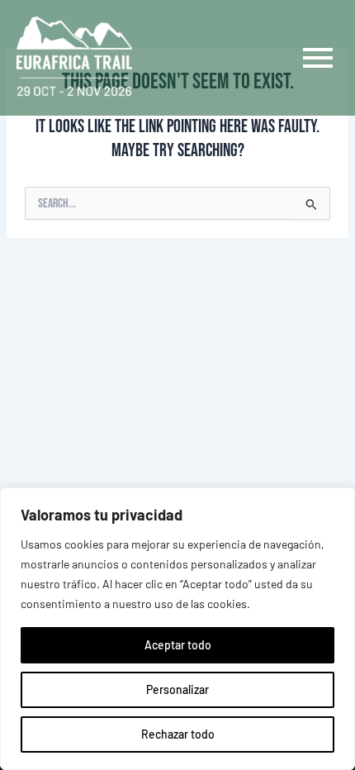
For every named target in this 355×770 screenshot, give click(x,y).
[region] (177, 628)
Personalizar (177, 689)
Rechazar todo (178, 734)
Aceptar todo (177, 645)
